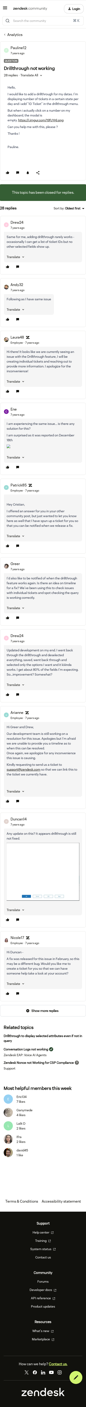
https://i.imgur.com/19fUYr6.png (41, 120)
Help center (41, 1232)
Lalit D (21, 1123)
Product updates (43, 1306)
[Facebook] (35, 1372)
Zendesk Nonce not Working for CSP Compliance (39, 1063)
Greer (15, 563)
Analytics (14, 34)
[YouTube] (51, 1372)
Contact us (43, 1257)
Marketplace (41, 1339)
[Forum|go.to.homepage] (30, 8)
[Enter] (7, 20)
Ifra (19, 1137)
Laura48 (17, 337)
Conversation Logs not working (26, 1049)
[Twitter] (26, 1372)
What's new (41, 1331)
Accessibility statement (61, 1201)
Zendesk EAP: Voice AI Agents (25, 1055)
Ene (14, 409)
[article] (43, 245)
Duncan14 (19, 819)
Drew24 (17, 222)
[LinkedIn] (43, 1372)
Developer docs (41, 1290)
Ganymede (25, 1110)
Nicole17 (17, 937)
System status (41, 1249)
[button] (5, 9)
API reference (41, 1298)
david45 (22, 1150)
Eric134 (22, 1097)
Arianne (17, 712)
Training (41, 1241)
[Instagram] (59, 1372)
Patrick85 (19, 485)
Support (9, 1068)
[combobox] (43, 20)
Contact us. (58, 1364)
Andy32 (17, 284)
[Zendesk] (43, 1394)
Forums (43, 1281)
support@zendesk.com (23, 769)
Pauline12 (18, 47)
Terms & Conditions (21, 1201)
